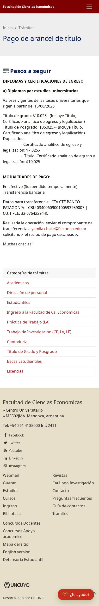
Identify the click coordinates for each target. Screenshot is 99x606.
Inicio (8, 27)
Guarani (10, 483)
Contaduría (17, 341)
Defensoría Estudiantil (23, 559)
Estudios (11, 490)
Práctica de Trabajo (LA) (28, 322)
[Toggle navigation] (89, 6)
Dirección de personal (27, 292)
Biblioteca (12, 513)
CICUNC (37, 597)
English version (17, 552)
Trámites (26, 27)
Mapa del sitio (15, 544)
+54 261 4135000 (25, 425)
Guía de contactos (68, 506)
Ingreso (10, 506)
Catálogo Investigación (73, 483)
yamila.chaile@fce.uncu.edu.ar (59, 228)
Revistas (59, 475)
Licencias (15, 371)
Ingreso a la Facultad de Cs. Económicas (43, 312)
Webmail (11, 475)
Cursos (9, 498)
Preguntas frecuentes (72, 498)
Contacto (60, 490)
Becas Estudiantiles (24, 361)
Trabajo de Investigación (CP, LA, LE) (39, 331)
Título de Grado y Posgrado (32, 351)
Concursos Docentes (22, 523)
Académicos (18, 282)
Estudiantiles (18, 302)
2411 (52, 425)
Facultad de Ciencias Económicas (28, 7)
